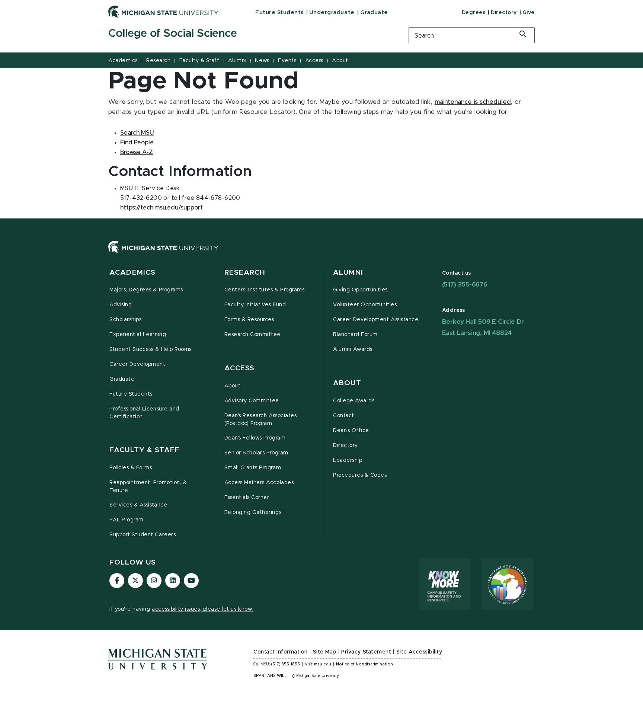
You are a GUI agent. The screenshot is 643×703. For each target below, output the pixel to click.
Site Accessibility (419, 652)
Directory (504, 12)
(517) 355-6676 (464, 284)
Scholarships (125, 319)
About (340, 60)
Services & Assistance (138, 505)
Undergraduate (332, 12)
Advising (120, 304)
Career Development (137, 364)
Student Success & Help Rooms (150, 349)
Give (528, 12)
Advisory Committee (251, 400)
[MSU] (321, 254)
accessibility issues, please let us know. (203, 609)
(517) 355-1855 (285, 664)
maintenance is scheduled (473, 102)
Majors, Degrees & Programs (146, 290)
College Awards (353, 400)
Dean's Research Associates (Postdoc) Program (260, 419)
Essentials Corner (246, 497)
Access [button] (239, 368)
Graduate (374, 12)
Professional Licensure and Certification (144, 412)
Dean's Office (351, 430)
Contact (343, 415)
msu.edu (322, 664)
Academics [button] (132, 272)
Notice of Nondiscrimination (364, 664)
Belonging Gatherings (253, 512)
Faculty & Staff (199, 60)
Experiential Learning (137, 334)
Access (314, 60)
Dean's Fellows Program (255, 438)
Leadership (347, 460)
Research (158, 60)
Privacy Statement (366, 652)
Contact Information (280, 652)
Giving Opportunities (360, 290)
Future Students (279, 12)
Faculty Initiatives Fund (255, 304)
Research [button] (245, 272)
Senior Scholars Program (256, 453)
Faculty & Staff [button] (144, 450)
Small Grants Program (252, 467)
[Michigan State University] (163, 12)
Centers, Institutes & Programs (264, 290)
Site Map (324, 652)
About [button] (347, 383)
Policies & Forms (130, 467)
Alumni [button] (348, 272)
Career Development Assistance (375, 319)
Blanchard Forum (355, 334)
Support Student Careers (142, 534)
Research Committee (252, 334)
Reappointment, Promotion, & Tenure (148, 486)
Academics (123, 60)
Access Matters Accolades (259, 482)
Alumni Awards (352, 349)
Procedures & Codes (360, 475)
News (262, 60)
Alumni (237, 60)
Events (287, 60)
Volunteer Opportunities (365, 304)
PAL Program (126, 520)
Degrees (474, 12)
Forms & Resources (249, 319)
